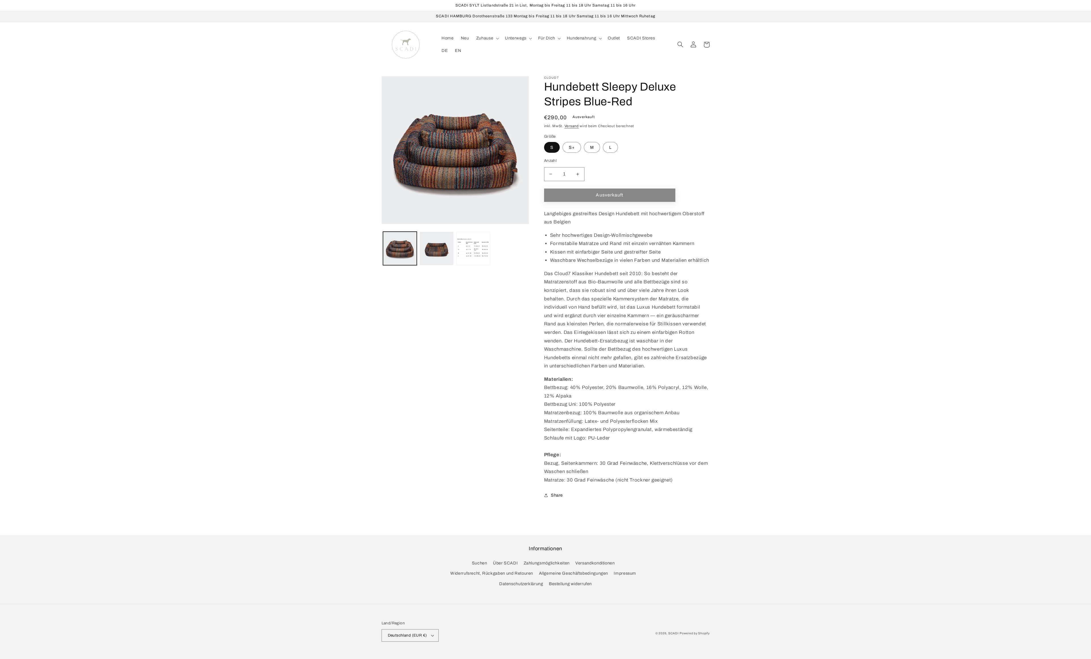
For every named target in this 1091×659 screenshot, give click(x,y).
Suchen (479, 563)
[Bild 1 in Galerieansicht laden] (400, 248)
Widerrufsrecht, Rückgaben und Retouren (491, 573)
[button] (486, 38)
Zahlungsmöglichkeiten (547, 563)
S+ (572, 147)
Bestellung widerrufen (570, 583)
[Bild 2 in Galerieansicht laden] (436, 248)
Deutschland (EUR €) (407, 635)
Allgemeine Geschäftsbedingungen (573, 573)
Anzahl (550, 160)
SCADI (673, 633)
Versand (572, 126)
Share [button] (557, 495)
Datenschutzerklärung (521, 583)
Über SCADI (505, 563)
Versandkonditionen (595, 563)
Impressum (625, 573)
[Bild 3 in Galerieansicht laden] (473, 248)
